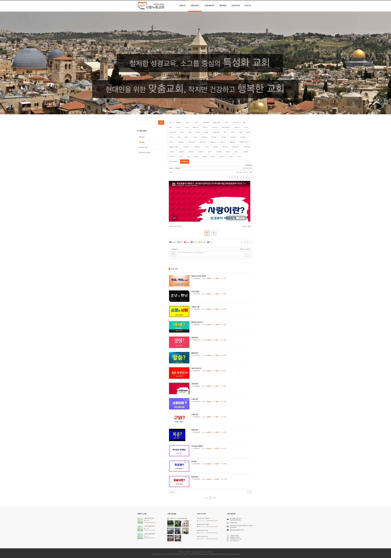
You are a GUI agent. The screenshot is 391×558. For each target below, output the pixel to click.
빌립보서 (213, 142)
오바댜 (233, 132)
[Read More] (210, 280)
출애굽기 (179, 122)
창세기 (228, 151)
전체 (170, 122)
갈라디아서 (203, 142)
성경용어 (184, 161)
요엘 (190, 132)
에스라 (227, 122)
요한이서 (191, 151)
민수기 (196, 122)
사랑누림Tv (195, 5)
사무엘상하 (206, 122)
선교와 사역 (235, 5)
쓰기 (250, 492)
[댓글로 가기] (246, 177)
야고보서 (215, 127)
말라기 (187, 137)
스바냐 (171, 137)
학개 (179, 137)
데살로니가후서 (173, 147)
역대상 (196, 156)
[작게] (237, 177)
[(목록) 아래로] (243, 177)
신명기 (236, 151)
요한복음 (233, 137)
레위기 (188, 122)
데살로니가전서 (244, 142)
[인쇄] (249, 177)
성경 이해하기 (173, 161)
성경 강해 (174, 269)
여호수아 (172, 156)
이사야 (187, 127)
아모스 (182, 132)
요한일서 (181, 151)
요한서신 (237, 127)
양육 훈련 (222, 5)
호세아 (198, 132)
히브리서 (205, 127)
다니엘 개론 (215, 132)
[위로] (240, 177)
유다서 (246, 127)
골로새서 (232, 142)
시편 (244, 122)
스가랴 (195, 137)
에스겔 (206, 132)
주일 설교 (141, 137)
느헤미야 (235, 122)
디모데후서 (197, 147)
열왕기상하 (217, 122)
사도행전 (242, 137)
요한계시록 (172, 132)
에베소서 (223, 142)
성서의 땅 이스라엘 (144, 152)
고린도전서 (181, 142)
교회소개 (182, 5)
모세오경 (219, 151)
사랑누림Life (209, 5)
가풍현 (170, 172)
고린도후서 (192, 142)
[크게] (234, 177)
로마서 (171, 142)
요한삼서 (201, 151)
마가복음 (213, 137)
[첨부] (252, 177)
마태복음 (204, 137)
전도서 (178, 127)
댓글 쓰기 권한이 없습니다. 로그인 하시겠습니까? (191, 252)
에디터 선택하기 (246, 249)
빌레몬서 (216, 147)
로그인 (248, 5)
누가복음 (223, 137)
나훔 (240, 132)
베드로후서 (247, 147)
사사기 (181, 156)
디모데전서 (186, 147)
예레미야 (195, 127)
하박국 (248, 132)
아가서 (239, 156)
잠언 (170, 127)
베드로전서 (236, 147)
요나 (225, 132)
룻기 (188, 156)
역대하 (205, 156)
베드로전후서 (226, 127)
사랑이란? (178, 168)
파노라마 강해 (143, 147)
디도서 (207, 147)
